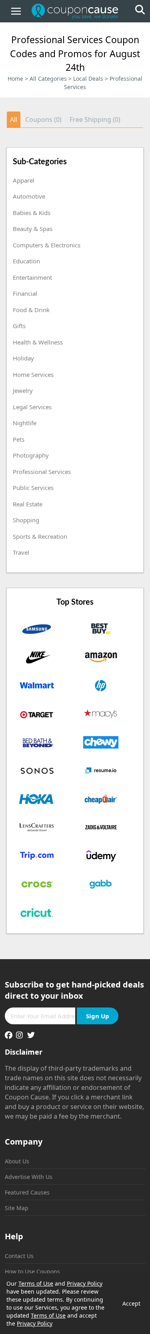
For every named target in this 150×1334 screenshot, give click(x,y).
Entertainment (32, 277)
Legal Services (32, 407)
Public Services (33, 488)
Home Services (33, 374)
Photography (31, 455)
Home (15, 78)
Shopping (26, 520)
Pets (18, 439)
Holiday (23, 358)
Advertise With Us (28, 1177)
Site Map (16, 1208)
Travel (21, 552)
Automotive (29, 196)
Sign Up (97, 1016)
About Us (17, 1161)
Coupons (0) (43, 119)
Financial (25, 293)
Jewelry (23, 390)
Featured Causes (27, 1192)
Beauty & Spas (32, 229)
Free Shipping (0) (95, 119)
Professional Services (42, 472)
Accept (131, 1303)
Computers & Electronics (46, 245)
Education (26, 261)
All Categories (48, 78)
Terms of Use (35, 1283)
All (13, 119)
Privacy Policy (84, 1283)
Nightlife (24, 423)
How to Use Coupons (32, 1271)
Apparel (23, 180)
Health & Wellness (38, 342)
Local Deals (88, 78)
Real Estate (27, 504)
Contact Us (19, 1256)
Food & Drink (31, 310)
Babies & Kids (31, 213)
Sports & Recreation (40, 536)
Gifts (19, 326)
